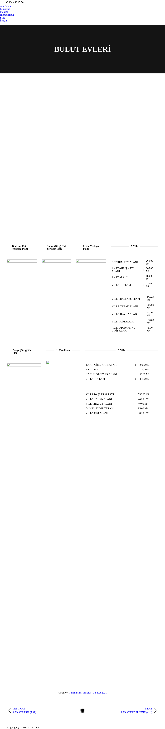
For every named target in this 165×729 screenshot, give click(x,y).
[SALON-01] (95, 194)
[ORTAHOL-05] (69, 194)
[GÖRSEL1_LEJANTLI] (69, 94)
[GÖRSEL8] (95, 144)
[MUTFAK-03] (44, 169)
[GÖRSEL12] (145, 94)
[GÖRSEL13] (69, 119)
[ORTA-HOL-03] (19, 194)
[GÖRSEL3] (120, 119)
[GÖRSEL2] (95, 119)
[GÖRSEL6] (44, 144)
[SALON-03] (120, 194)
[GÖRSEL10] (95, 94)
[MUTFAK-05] (95, 169)
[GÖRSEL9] (120, 144)
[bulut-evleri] (32, 107)
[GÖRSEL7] (69, 144)
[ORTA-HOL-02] (145, 169)
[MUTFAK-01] (145, 144)
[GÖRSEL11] (120, 94)
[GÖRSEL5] (19, 144)
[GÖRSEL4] (145, 119)
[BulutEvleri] (19, 220)
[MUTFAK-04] (69, 169)
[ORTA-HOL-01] (120, 169)
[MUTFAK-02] (19, 169)
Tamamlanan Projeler (80, 692)
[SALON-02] (145, 194)
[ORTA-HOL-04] (44, 194)
